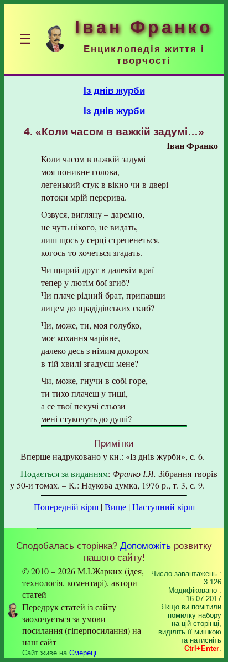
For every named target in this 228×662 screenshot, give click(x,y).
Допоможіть (145, 545)
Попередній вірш (66, 506)
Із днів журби (114, 90)
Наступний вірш (163, 506)
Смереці (82, 653)
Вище (115, 506)
